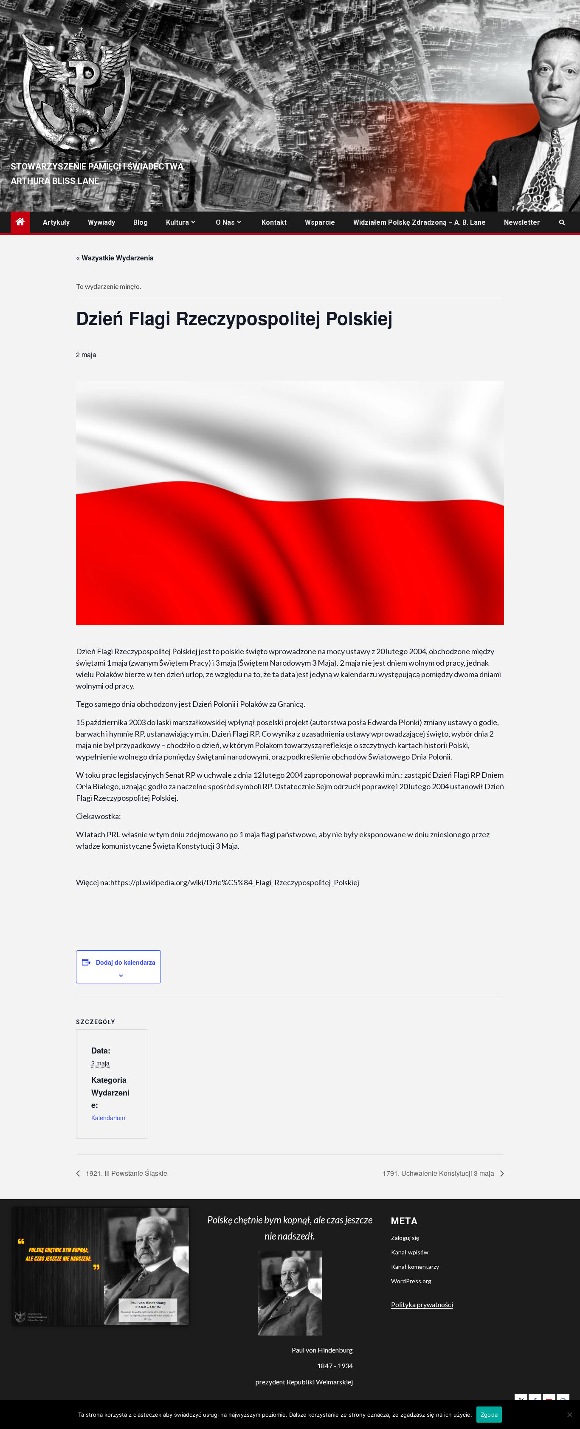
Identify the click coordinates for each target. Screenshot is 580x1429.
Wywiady (101, 222)
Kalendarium (108, 1117)
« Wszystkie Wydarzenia (115, 258)
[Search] (562, 222)
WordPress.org (411, 1281)
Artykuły (56, 222)
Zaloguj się (405, 1237)
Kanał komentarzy (415, 1266)
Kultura (177, 222)
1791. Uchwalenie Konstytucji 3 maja (439, 1173)
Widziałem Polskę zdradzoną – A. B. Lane (419, 222)
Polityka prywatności (422, 1304)
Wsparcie (320, 222)
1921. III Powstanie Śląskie (125, 1173)
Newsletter (522, 222)
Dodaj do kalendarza (125, 962)
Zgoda (489, 1414)
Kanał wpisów (409, 1252)
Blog (140, 222)
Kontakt (274, 222)
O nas (225, 222)
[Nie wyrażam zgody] (569, 1414)
